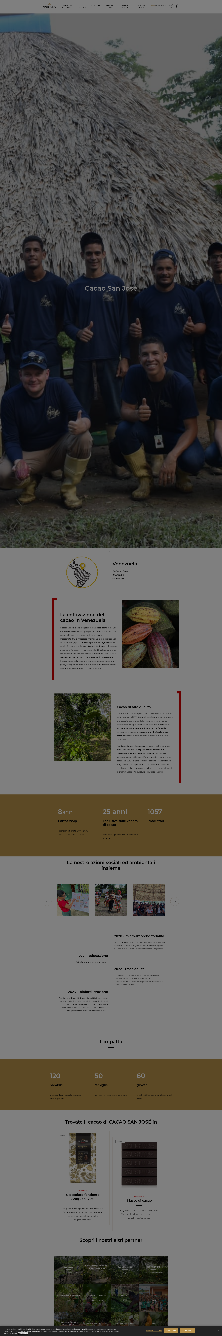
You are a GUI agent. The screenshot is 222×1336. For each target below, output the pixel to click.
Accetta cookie (187, 1330)
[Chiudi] (218, 1330)
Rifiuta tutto (171, 1330)
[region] (111, 1331)
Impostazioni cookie (154, 1330)
